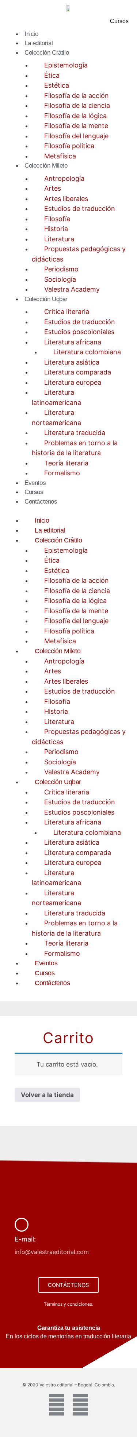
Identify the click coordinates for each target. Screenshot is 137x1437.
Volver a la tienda (47, 1094)
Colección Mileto (46, 165)
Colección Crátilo (46, 52)
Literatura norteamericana (56, 418)
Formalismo (62, 473)
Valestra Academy (72, 289)
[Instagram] (80, 1405)
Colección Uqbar (46, 299)
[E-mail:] (21, 1225)
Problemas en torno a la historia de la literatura (75, 448)
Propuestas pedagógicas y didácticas (79, 254)
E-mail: (25, 1239)
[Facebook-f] (56, 1405)
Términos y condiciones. (68, 1304)
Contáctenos (40, 501)
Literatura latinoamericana (56, 397)
